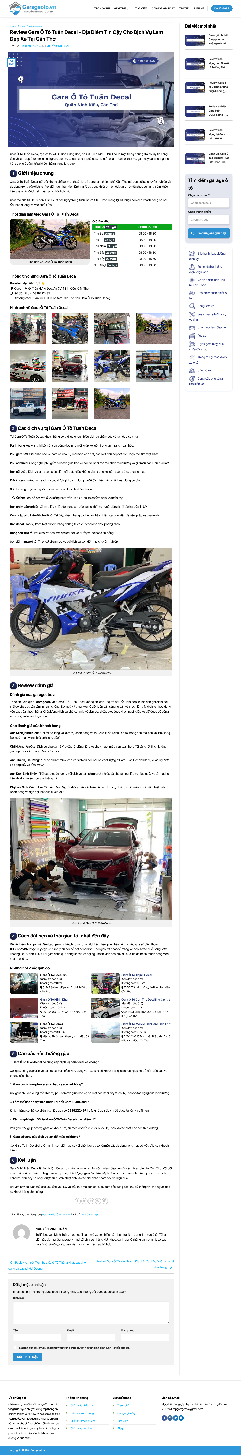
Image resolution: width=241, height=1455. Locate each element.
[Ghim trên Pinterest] (98, 1201)
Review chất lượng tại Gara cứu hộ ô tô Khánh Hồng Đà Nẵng (218, 134)
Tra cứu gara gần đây (210, 233)
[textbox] (209, 203)
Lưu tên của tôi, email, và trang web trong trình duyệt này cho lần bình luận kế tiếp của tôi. (74, 1347)
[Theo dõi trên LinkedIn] (181, 1418)
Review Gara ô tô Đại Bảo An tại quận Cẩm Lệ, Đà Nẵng (218, 87)
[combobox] (209, 203)
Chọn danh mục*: (199, 195)
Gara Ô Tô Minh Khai (54, 999)
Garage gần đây (163, 8)
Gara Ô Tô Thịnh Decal (136, 975)
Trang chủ (102, 8)
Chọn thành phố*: (199, 211)
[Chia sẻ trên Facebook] (78, 1201)
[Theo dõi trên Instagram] (169, 1418)
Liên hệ (199, 8)
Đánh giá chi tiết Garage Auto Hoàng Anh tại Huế (218, 40)
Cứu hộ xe (204, 370)
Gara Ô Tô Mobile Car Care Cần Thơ (145, 1024)
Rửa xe (201, 335)
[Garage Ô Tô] (32, 8)
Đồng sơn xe (205, 306)
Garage (37, 26)
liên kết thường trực (91, 1214)
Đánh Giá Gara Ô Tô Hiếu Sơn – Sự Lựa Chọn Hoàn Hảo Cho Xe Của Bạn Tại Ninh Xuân (219, 158)
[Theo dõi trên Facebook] (164, 1418)
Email (71, 1330)
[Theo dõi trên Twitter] (175, 1418)
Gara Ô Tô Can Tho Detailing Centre (145, 999)
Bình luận (20, 1298)
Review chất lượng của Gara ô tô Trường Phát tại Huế (219, 63)
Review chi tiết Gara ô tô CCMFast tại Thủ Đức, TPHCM (219, 111)
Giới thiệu (121, 8)
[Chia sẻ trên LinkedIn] (105, 1201)
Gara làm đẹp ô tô (21, 26)
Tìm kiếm (141, 8)
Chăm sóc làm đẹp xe (211, 327)
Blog (120, 1428)
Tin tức (184, 8)
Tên (16, 1330)
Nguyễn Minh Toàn (58, 46)
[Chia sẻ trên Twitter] (84, 1201)
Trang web (127, 1330)
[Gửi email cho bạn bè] (91, 1201)
